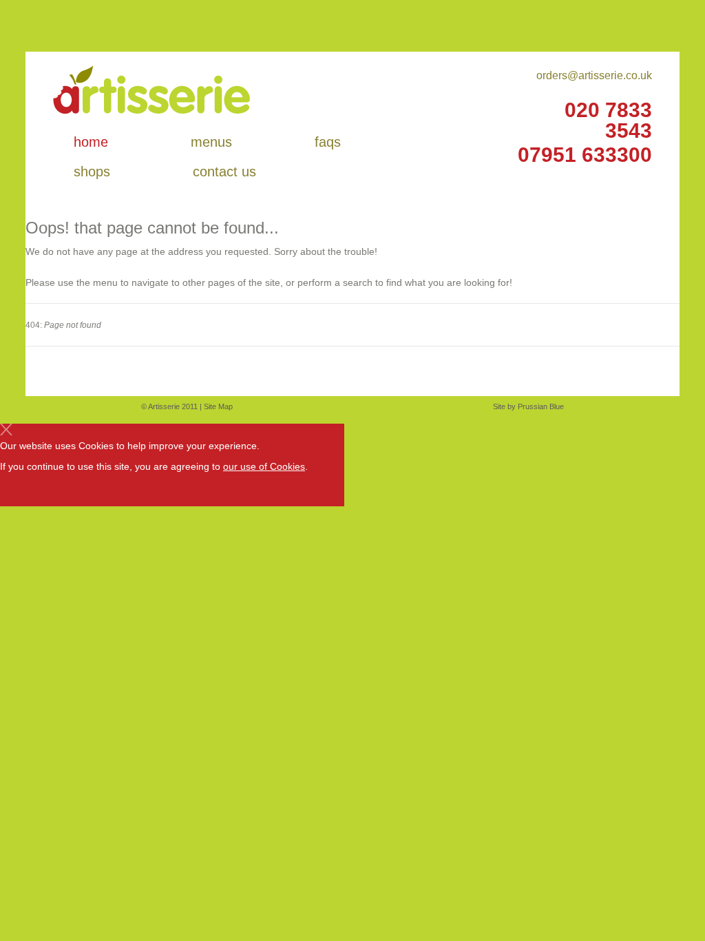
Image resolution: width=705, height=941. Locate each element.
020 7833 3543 (608, 120)
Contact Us (224, 171)
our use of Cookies (264, 466)
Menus (211, 141)
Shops (92, 171)
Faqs (328, 141)
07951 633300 (585, 155)
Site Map (218, 406)
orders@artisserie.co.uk (594, 75)
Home (91, 141)
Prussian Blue (541, 406)
